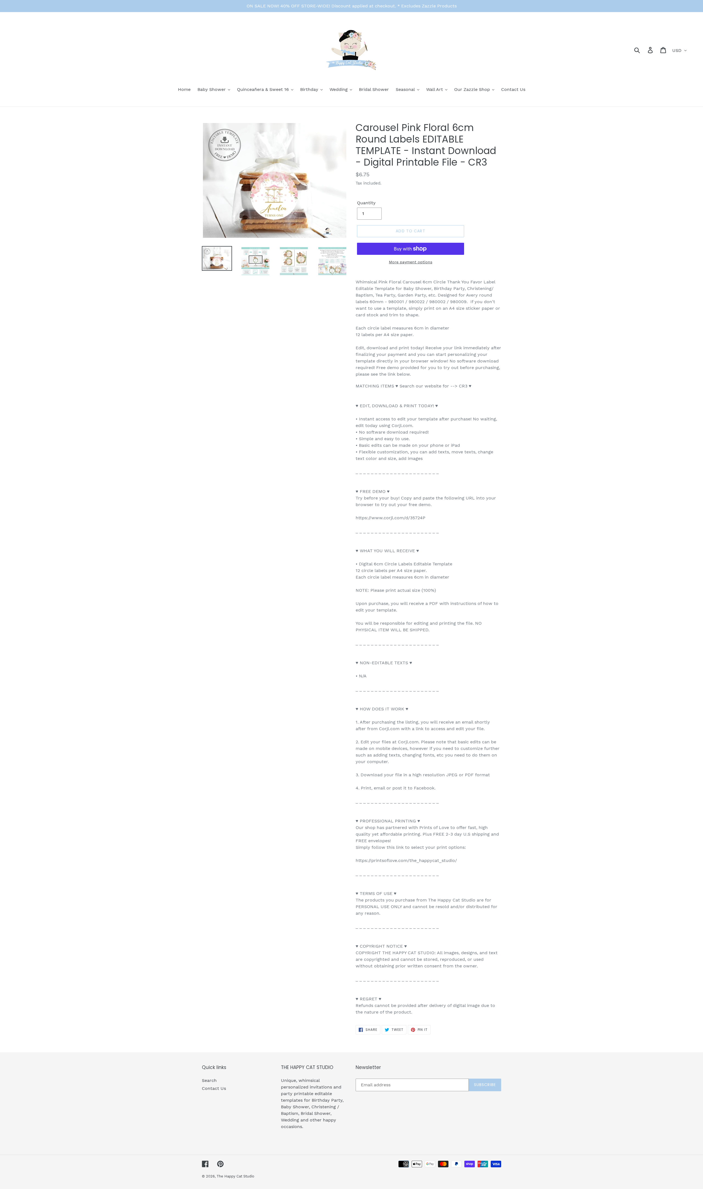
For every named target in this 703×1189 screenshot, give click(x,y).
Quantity (366, 202)
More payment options (410, 262)
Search (209, 1080)
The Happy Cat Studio (235, 1176)
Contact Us (214, 1088)
